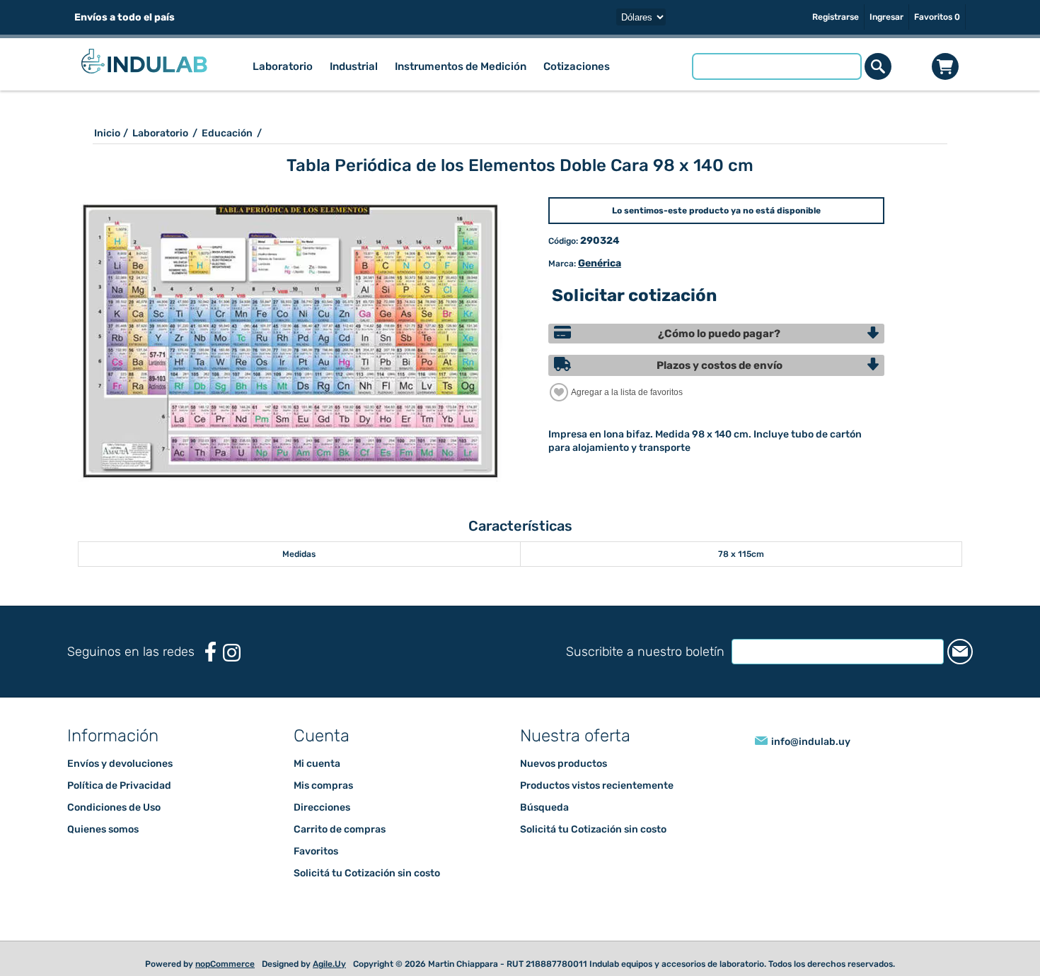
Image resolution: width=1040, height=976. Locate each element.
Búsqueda (544, 807)
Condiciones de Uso (114, 807)
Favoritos (316, 851)
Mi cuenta (317, 764)
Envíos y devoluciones (120, 764)
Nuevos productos (563, 764)
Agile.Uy (329, 964)
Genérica (599, 263)
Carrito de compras (945, 66)
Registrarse (835, 17)
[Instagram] (232, 653)
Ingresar (886, 17)
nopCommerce (225, 964)
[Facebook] (210, 652)
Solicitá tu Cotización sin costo (367, 873)
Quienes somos (103, 829)
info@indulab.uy (810, 742)
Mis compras (323, 786)
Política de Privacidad (119, 786)
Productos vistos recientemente (597, 786)
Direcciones (322, 807)
